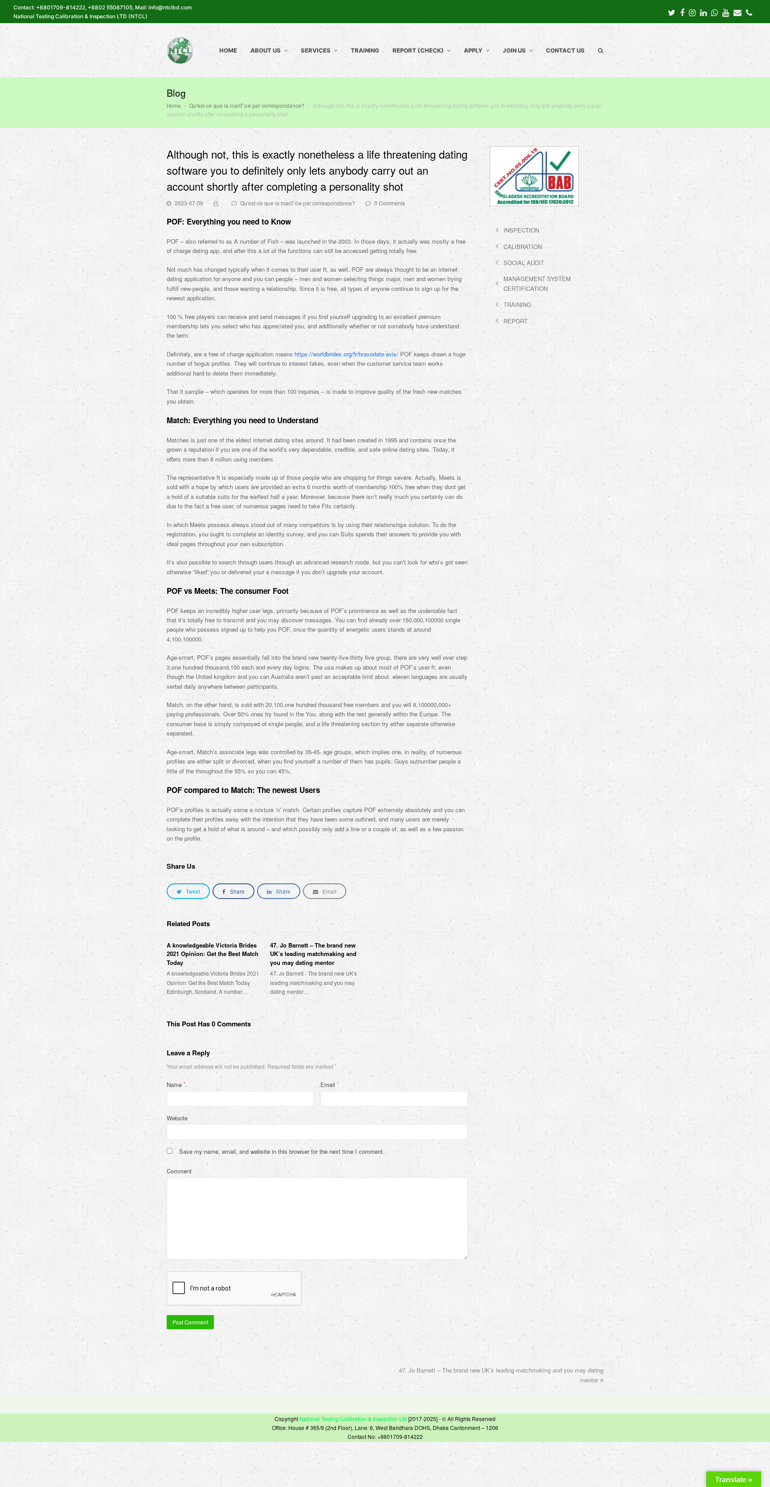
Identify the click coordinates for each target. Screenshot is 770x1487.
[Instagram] (692, 12)
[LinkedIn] (703, 12)
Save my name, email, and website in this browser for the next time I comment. (282, 1151)
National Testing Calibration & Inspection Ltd (353, 1418)
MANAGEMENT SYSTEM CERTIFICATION (537, 283)
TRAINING (517, 304)
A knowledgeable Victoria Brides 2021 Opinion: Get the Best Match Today (212, 954)
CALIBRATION (523, 246)
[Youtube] (725, 12)
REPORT (516, 321)
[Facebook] (682, 12)
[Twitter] (672, 12)
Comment (179, 1171)
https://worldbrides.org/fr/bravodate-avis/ (346, 354)
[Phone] (749, 12)
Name (176, 1084)
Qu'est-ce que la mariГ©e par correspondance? (297, 203)
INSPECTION (521, 230)
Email (329, 1084)
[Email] (737, 12)
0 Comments (389, 203)
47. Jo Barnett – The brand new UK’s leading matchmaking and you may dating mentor (313, 954)
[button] (188, 891)
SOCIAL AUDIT (524, 262)
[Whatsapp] (714, 12)
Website (177, 1118)
